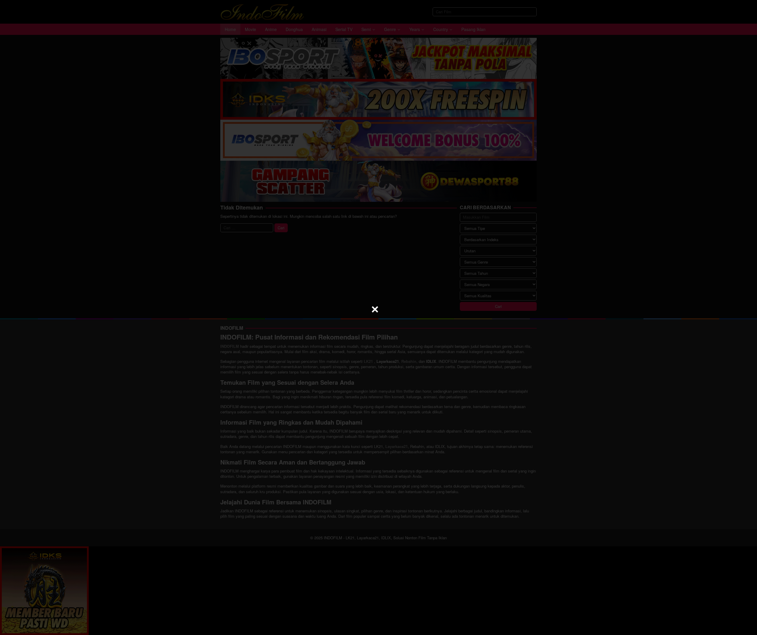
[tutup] (374, 309)
